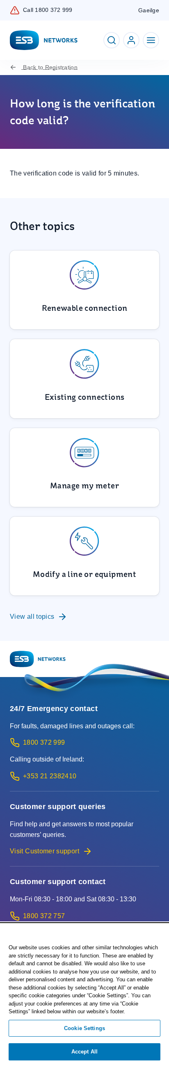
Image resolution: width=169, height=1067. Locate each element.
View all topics (32, 616)
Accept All (84, 1052)
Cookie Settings (84, 1028)
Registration (50, 67)
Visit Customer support (44, 851)
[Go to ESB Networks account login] (131, 40)
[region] (84, 995)
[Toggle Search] (111, 40)
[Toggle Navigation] (151, 40)
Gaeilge (148, 10)
